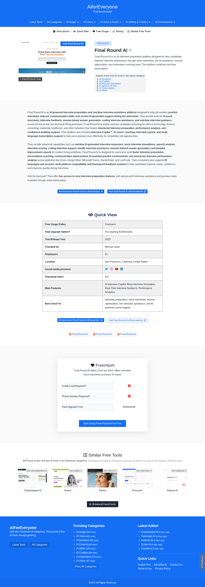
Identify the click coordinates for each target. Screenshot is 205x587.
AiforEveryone (102, 6)
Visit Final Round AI (73, 43)
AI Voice (85, 560)
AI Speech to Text (108, 85)
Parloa (102, 490)
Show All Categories (85, 566)
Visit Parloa (109, 471)
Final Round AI (111, 50)
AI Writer (103, 90)
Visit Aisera (74, 471)
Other (179, 461)
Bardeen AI (152, 540)
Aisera (67, 490)
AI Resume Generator (110, 83)
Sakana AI (172, 490)
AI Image (86, 532)
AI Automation (88, 556)
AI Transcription (107, 88)
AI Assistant (105, 79)
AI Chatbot (104, 81)
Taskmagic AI (154, 536)
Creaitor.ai (152, 548)
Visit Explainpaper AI (36, 471)
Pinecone (137, 490)
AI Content (86, 544)
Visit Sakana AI (178, 471)
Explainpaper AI (32, 490)
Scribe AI (151, 544)
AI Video (85, 536)
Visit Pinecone (142, 471)
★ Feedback (202, 562)
